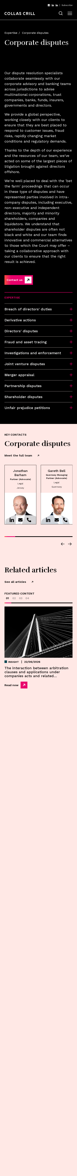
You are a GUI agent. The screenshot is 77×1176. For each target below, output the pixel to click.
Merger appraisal (19, 375)
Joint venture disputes (24, 364)
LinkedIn (53, 5)
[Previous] (62, 544)
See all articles (15, 582)
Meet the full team (18, 455)
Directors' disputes (21, 331)
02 (14, 598)
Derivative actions (20, 320)
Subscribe (67, 5)
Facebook (49, 5)
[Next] (69, 544)
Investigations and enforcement (32, 353)
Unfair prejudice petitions (27, 408)
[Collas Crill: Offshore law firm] (19, 13)
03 (20, 598)
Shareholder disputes (23, 397)
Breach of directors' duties (28, 309)
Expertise (10, 33)
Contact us (15, 280)
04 (27, 598)
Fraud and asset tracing (25, 342)
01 (7, 598)
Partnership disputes (23, 386)
